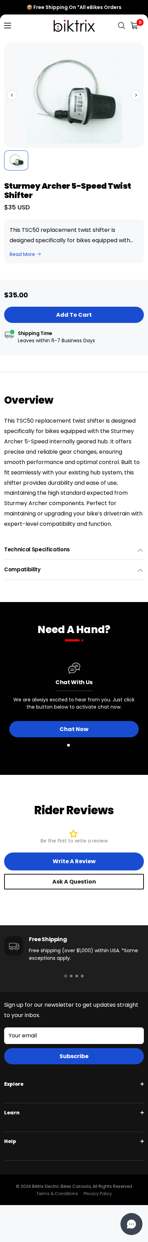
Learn (11, 1112)
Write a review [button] (74, 861)
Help (10, 1141)
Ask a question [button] (74, 882)
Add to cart (74, 315)
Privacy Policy (98, 1193)
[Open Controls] (131, 1224)
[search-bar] (121, 25)
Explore (14, 1084)
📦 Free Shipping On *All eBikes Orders (74, 7)
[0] (135, 25)
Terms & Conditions (57, 1193)
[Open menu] (7, 25)
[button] (12, 95)
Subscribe (74, 1056)
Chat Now (74, 729)
